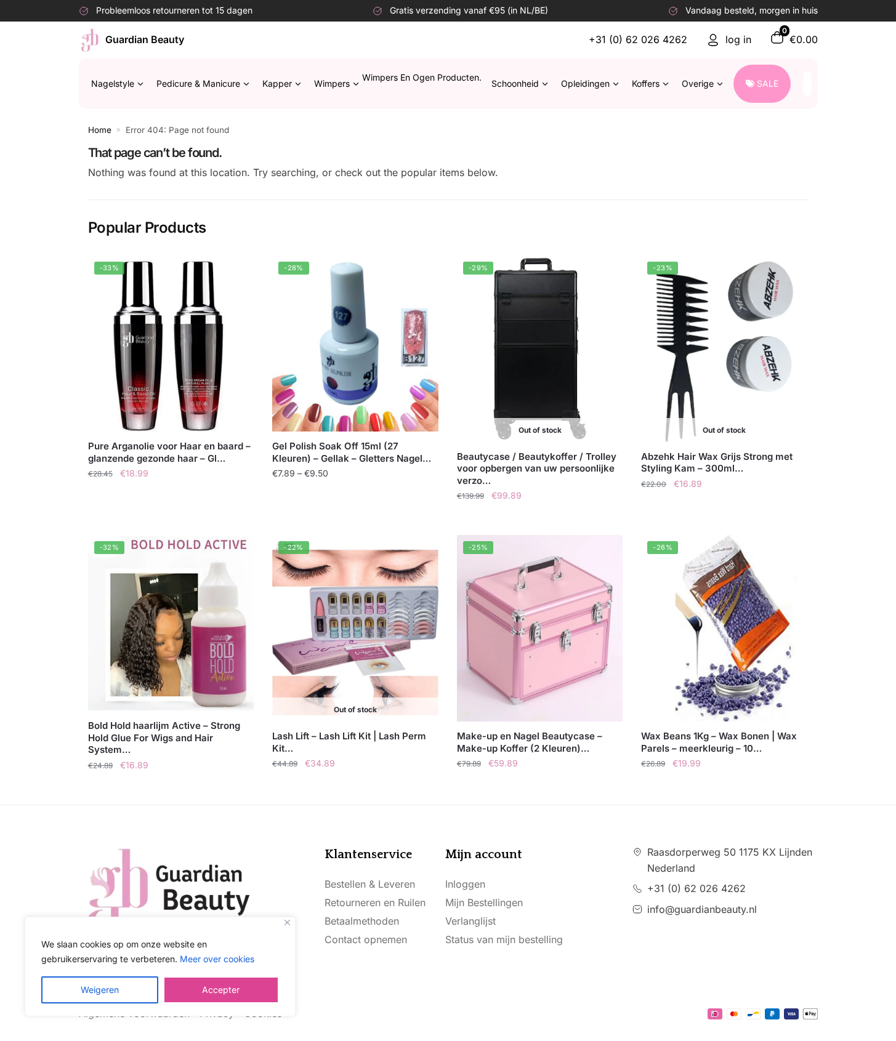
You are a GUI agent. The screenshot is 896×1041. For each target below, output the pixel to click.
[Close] (287, 922)
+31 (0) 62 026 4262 (638, 39)
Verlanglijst (470, 921)
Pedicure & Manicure (198, 83)
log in (738, 39)
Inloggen (465, 884)
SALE (767, 83)
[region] (160, 966)
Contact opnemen (366, 939)
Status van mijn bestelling (504, 939)
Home (99, 130)
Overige (698, 83)
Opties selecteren (363, 500)
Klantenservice (368, 854)
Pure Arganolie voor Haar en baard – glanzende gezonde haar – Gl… (169, 452)
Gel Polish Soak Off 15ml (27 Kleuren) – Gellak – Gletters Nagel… (351, 452)
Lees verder (540, 522)
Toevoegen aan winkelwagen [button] (170, 500)
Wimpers (398, 80)
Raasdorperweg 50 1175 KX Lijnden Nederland (729, 860)
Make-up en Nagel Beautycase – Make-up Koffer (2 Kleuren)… (529, 742)
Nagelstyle (112, 83)
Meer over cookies (217, 959)
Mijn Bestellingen (484, 902)
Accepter (221, 989)
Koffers (646, 83)
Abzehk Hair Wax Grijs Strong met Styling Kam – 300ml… (717, 463)
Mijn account (483, 854)
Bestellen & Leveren (370, 884)
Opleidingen (585, 83)
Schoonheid (515, 83)
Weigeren (100, 989)
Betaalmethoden (362, 921)
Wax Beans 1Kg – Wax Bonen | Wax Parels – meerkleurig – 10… (719, 742)
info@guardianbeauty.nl (702, 909)
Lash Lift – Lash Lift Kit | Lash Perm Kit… (349, 742)
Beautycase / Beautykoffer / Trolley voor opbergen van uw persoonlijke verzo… (536, 468)
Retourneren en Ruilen (375, 902)
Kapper (277, 83)
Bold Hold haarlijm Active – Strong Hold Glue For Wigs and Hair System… (164, 737)
